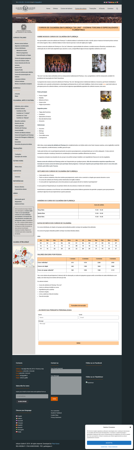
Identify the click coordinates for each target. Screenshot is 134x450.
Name (40, 314)
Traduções (92, 8)
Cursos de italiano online (22, 60)
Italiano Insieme (19, 81)
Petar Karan (55, 444)
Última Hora (18, 166)
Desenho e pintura (20, 121)
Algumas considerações (22, 46)
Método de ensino (21, 50)
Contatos (110, 8)
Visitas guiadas (19, 125)
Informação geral (20, 199)
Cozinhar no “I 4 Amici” (23, 113)
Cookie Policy (104, 446)
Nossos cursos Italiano (21, 43)
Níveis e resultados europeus (23, 84)
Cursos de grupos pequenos (23, 58)
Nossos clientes (19, 187)
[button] (130, 427)
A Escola (102, 8)
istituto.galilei (24, 377)
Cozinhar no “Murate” (22, 118)
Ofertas (55, 8)
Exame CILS (18, 67)
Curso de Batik (19, 130)
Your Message (55, 375)
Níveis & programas (22, 53)
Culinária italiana (20, 108)
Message (40, 321)
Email (80, 314)
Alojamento (18, 201)
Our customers (55, 410)
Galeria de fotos (19, 204)
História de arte (19, 123)
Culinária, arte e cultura (21, 106)
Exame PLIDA (19, 70)
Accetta (109, 443)
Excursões (18, 142)
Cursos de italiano (66, 8)
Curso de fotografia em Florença (24, 135)
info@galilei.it (38, 2)
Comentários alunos (21, 189)
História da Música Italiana (22, 132)
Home (48, 8)
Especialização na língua (23, 55)
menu (104, 84)
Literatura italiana (20, 79)
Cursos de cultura (80, 8)
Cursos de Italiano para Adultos (24, 72)
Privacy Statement (112, 446)
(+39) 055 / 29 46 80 (24, 2)
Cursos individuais (20, 48)
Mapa (16, 96)
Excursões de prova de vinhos (23, 144)
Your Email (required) (57, 368)
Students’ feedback (56, 413)
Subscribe (22, 401)
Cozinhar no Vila (21, 111)
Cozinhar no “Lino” (21, 115)
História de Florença (21, 128)
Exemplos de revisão (21, 156)
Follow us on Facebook (94, 363)
